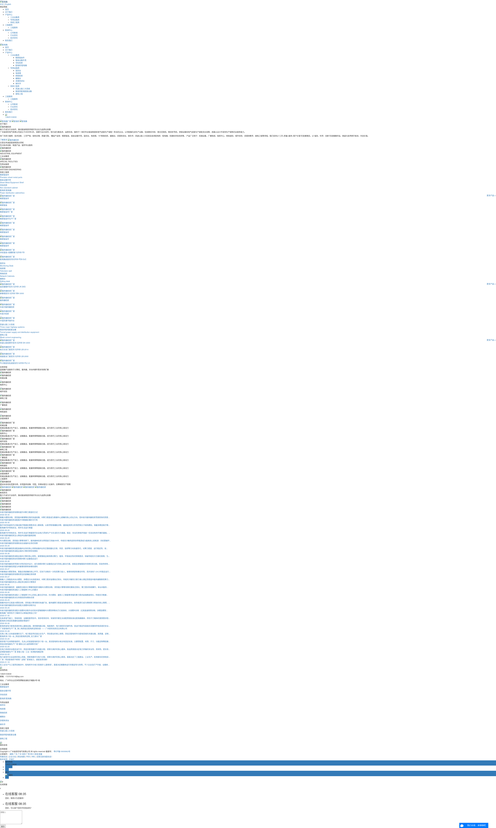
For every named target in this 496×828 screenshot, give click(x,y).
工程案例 (8, 25)
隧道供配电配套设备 (24, 91)
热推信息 (3, 756)
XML (33, 756)
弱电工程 (19, 93)
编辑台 (18, 78)
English (8, 4)
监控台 (18, 70)
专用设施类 (14, 19)
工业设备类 (14, 17)
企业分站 (12, 756)
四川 (32, 754)
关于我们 (8, 12)
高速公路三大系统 (23, 88)
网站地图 (21, 756)
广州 (19, 754)
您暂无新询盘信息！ (45, 756)
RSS (28, 756)
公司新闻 (14, 32)
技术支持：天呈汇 (7, 759)
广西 (28, 754)
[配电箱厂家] (6, 121)
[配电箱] (23, 121)
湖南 (11, 754)
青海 (36, 754)
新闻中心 (8, 30)
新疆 (40, 754)
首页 (7, 9)
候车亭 (18, 83)
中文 (2, 4)
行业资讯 (14, 35)
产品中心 (8, 14)
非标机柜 (19, 62)
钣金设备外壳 (21, 60)
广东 (15, 754)
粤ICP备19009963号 (62, 751)
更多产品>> (491, 195)
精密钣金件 (20, 57)
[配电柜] (16, 121)
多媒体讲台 (20, 81)
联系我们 (8, 40)
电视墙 (18, 73)
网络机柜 (19, 75)
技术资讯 (14, 37)
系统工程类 (14, 22)
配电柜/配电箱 (21, 65)
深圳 (24, 754)
